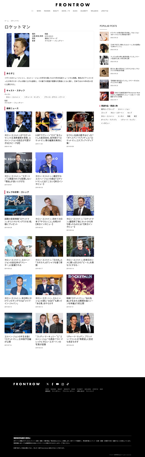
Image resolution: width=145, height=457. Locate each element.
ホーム (7, 21)
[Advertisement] (72, 414)
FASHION (47, 11)
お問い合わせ (80, 391)
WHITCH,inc (117, 455)
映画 (128, 116)
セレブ (129, 113)
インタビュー (105, 123)
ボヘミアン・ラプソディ (109, 120)
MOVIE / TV (66, 11)
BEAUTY (56, 11)
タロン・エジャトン (13, 97)
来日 (135, 116)
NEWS (39, 11)
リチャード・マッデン (32, 97)
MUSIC (75, 11)
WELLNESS (94, 11)
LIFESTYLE (104, 11)
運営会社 (47, 391)
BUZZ (101, 389)
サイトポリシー (56, 391)
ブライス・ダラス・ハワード (54, 97)
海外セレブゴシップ (107, 109)
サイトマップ (90, 391)
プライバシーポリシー (69, 391)
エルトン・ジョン (124, 109)
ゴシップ (104, 113)
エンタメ (121, 116)
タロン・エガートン (117, 113)
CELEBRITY (84, 11)
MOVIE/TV (67, 389)
